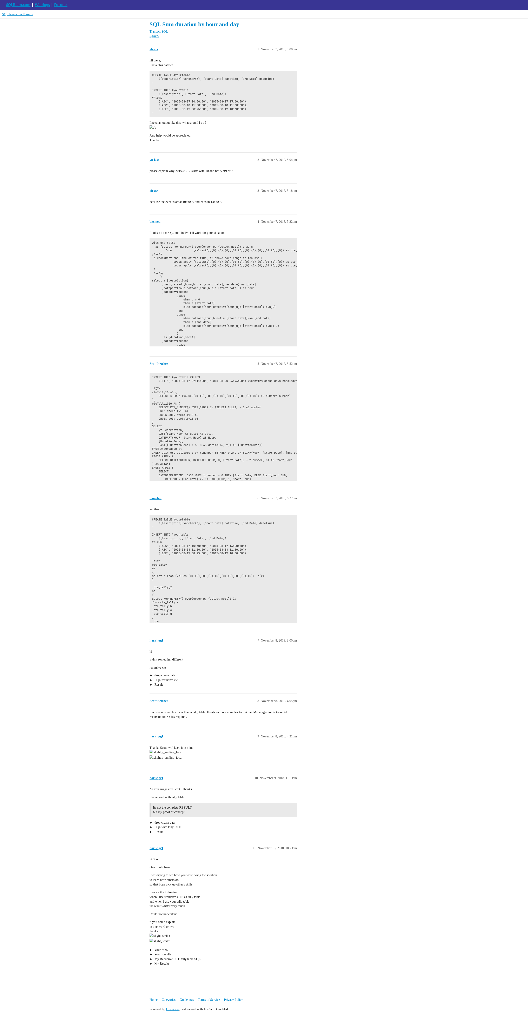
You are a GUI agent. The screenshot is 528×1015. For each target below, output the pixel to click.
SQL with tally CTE (167, 827)
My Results (161, 963)
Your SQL (161, 949)
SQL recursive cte (166, 680)
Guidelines (187, 999)
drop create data (164, 675)
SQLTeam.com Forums (17, 14)
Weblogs (42, 5)
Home (154, 999)
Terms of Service (209, 999)
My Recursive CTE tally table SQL (177, 959)
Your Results (162, 954)
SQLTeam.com (18, 5)
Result (158, 684)
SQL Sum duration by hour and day (194, 24)
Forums (60, 5)
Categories (169, 999)
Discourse (172, 1009)
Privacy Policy (233, 999)
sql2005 (154, 36)
